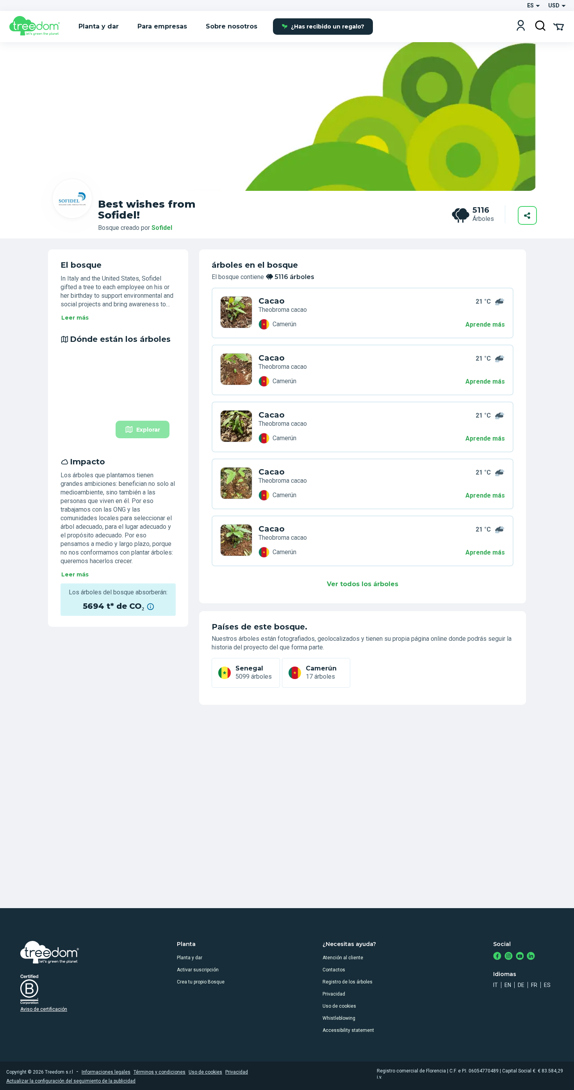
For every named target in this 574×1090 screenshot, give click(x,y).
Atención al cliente (343, 957)
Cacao (271, 301)
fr (534, 985)
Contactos (334, 970)
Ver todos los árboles (362, 584)
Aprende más (485, 324)
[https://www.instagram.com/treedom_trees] (508, 957)
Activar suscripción (198, 970)
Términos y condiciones (159, 1072)
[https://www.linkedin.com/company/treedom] (531, 957)
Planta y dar (189, 957)
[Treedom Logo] (37, 26)
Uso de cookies (339, 1006)
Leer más (75, 317)
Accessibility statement (348, 1030)
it (495, 985)
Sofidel (162, 227)
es (547, 985)
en (507, 985)
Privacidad (334, 994)
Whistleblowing (339, 1018)
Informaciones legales (106, 1072)
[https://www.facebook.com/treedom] (497, 957)
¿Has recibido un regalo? (327, 26)
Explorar (148, 429)
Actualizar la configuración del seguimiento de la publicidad (70, 1081)
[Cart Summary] (559, 26)
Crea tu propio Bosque (201, 982)
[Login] (521, 26)
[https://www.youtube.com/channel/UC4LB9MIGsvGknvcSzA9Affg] (520, 957)
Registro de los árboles (348, 982)
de (521, 985)
